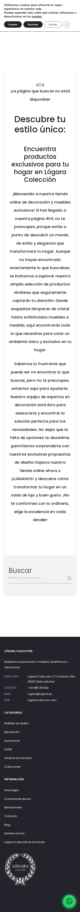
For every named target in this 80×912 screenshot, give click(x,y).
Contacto (10, 816)
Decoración (11, 732)
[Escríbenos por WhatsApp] (69, 901)
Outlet (8, 749)
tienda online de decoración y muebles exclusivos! (40, 202)
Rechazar (33, 24)
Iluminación (12, 741)
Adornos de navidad (18, 758)
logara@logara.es (40, 694)
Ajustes (53, 24)
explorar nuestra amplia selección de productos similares (40, 284)
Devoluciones (13, 807)
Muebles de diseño (16, 723)
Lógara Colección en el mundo (24, 842)
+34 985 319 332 (38, 688)
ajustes (37, 17)
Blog (7, 825)
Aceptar (12, 24)
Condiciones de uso (17, 799)
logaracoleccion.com (42, 700)
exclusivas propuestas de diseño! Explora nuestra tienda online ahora (43, 462)
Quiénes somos (14, 833)
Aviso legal (11, 790)
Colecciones (12, 767)
